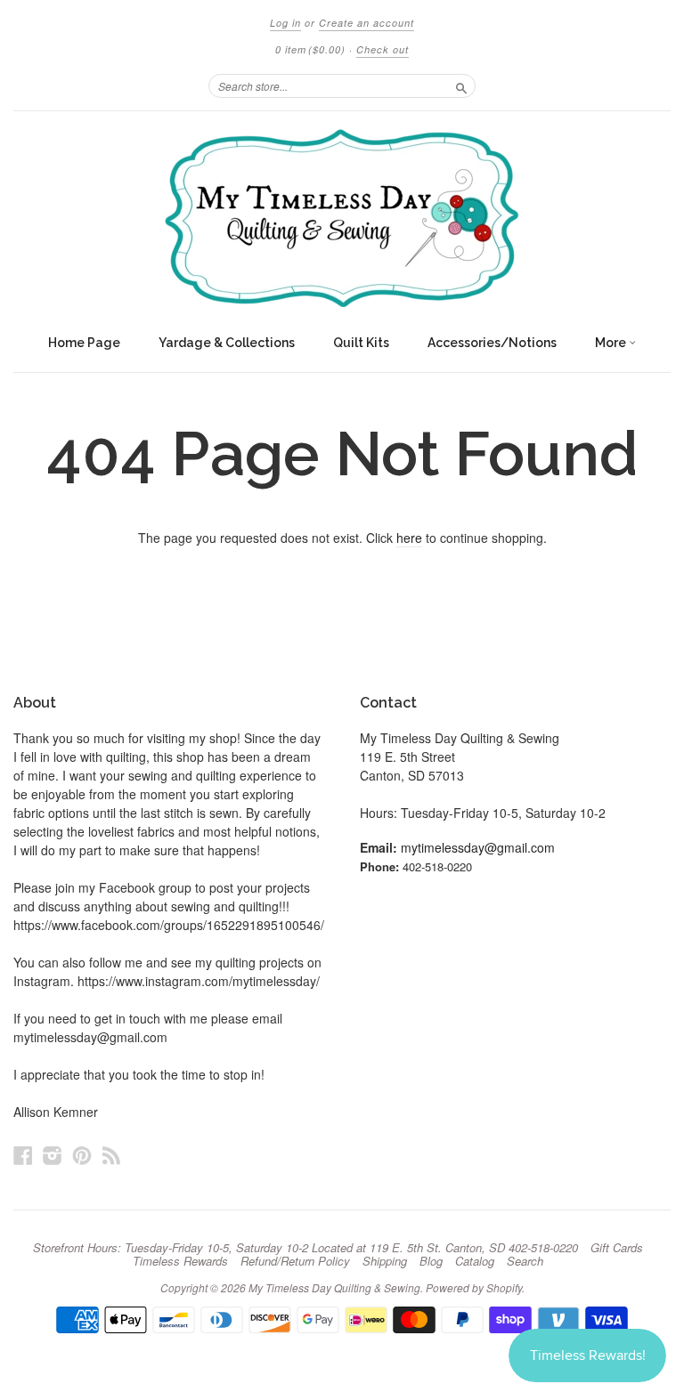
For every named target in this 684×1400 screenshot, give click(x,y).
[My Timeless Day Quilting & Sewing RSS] (111, 1155)
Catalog (474, 1261)
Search (525, 1261)
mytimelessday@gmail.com (478, 847)
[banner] (342, 218)
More (612, 343)
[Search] (461, 85)
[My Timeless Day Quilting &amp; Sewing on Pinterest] (82, 1155)
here (409, 537)
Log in (285, 22)
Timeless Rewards (180, 1261)
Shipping (384, 1261)
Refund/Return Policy (295, 1261)
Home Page (84, 343)
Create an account (366, 22)
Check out (382, 49)
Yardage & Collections (227, 343)
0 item (310, 49)
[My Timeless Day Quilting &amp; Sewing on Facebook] (23, 1155)
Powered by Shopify (474, 1287)
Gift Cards (616, 1248)
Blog (431, 1261)
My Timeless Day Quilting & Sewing (334, 1287)
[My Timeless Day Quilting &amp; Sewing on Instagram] (52, 1155)
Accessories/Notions (492, 343)
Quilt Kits (361, 343)
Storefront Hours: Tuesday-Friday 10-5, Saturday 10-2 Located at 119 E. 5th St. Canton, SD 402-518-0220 (305, 1248)
